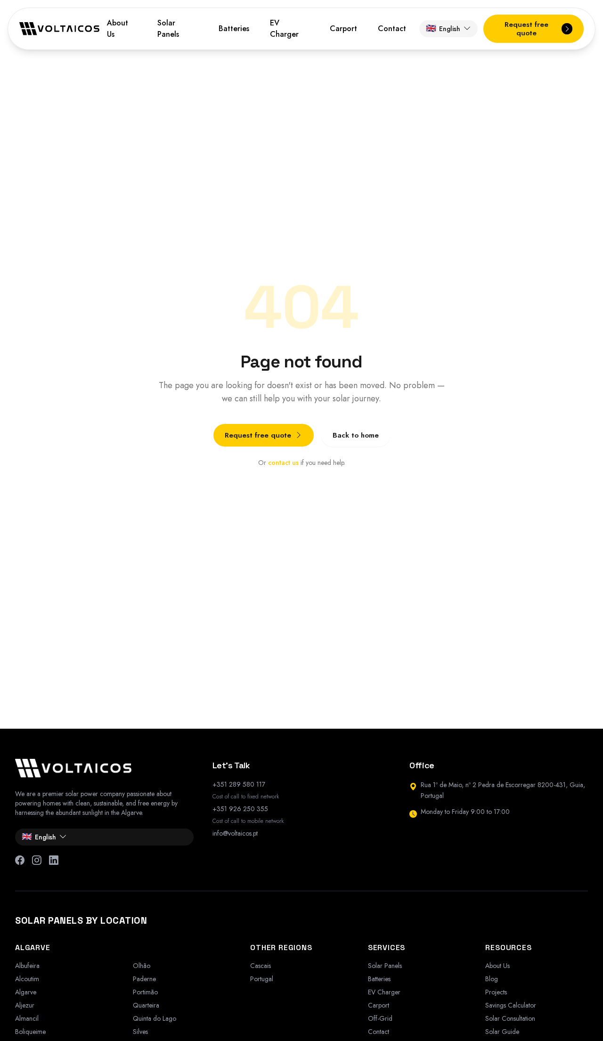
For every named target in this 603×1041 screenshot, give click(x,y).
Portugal (261, 979)
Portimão (145, 992)
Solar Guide (502, 1031)
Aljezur (24, 1005)
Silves (140, 1031)
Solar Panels (168, 28)
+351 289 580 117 (238, 784)
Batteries (234, 28)
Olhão (141, 965)
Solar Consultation (510, 1018)
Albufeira (27, 965)
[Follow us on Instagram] (36, 860)
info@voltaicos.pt (235, 833)
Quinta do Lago (154, 1018)
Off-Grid (380, 1018)
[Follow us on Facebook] (19, 860)
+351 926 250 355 (240, 808)
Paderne (144, 979)
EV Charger (284, 28)
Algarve (25, 992)
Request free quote (258, 435)
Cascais (260, 965)
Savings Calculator (510, 1005)
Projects (496, 992)
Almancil (27, 1018)
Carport (343, 28)
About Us (117, 28)
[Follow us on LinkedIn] (53, 860)
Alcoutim (27, 979)
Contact (392, 28)
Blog (491, 979)
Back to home (356, 435)
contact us (283, 462)
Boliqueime (30, 1031)
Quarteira (146, 1005)
